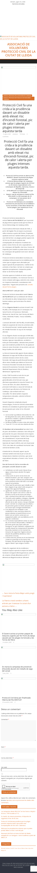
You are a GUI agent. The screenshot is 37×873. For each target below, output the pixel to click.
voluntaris (15, 134)
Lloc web (4, 767)
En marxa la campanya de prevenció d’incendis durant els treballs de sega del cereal (17, 669)
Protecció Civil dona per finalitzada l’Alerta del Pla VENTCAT (16, 699)
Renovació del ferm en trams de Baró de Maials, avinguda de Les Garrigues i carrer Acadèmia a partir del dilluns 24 (18, 835)
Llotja (29, 848)
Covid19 (12, 848)
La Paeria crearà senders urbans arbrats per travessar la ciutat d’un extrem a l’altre (16, 603)
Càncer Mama (21, 848)
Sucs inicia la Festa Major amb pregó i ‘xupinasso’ (18, 594)
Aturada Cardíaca (5, 848)
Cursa (15, 848)
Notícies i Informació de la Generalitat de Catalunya (17, 95)
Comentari (5, 719)
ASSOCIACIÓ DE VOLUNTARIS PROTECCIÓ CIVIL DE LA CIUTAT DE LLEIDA (18, 49)
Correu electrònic (7, 758)
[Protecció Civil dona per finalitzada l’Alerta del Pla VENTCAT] (18, 678)
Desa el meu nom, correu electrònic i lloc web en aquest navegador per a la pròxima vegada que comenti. (17, 778)
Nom (3, 747)
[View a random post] (35, 60)
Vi (5, 850)
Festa (26, 848)
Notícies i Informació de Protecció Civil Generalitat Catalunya (17, 98)
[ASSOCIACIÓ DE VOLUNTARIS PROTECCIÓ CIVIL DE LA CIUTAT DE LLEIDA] (18, 37)
